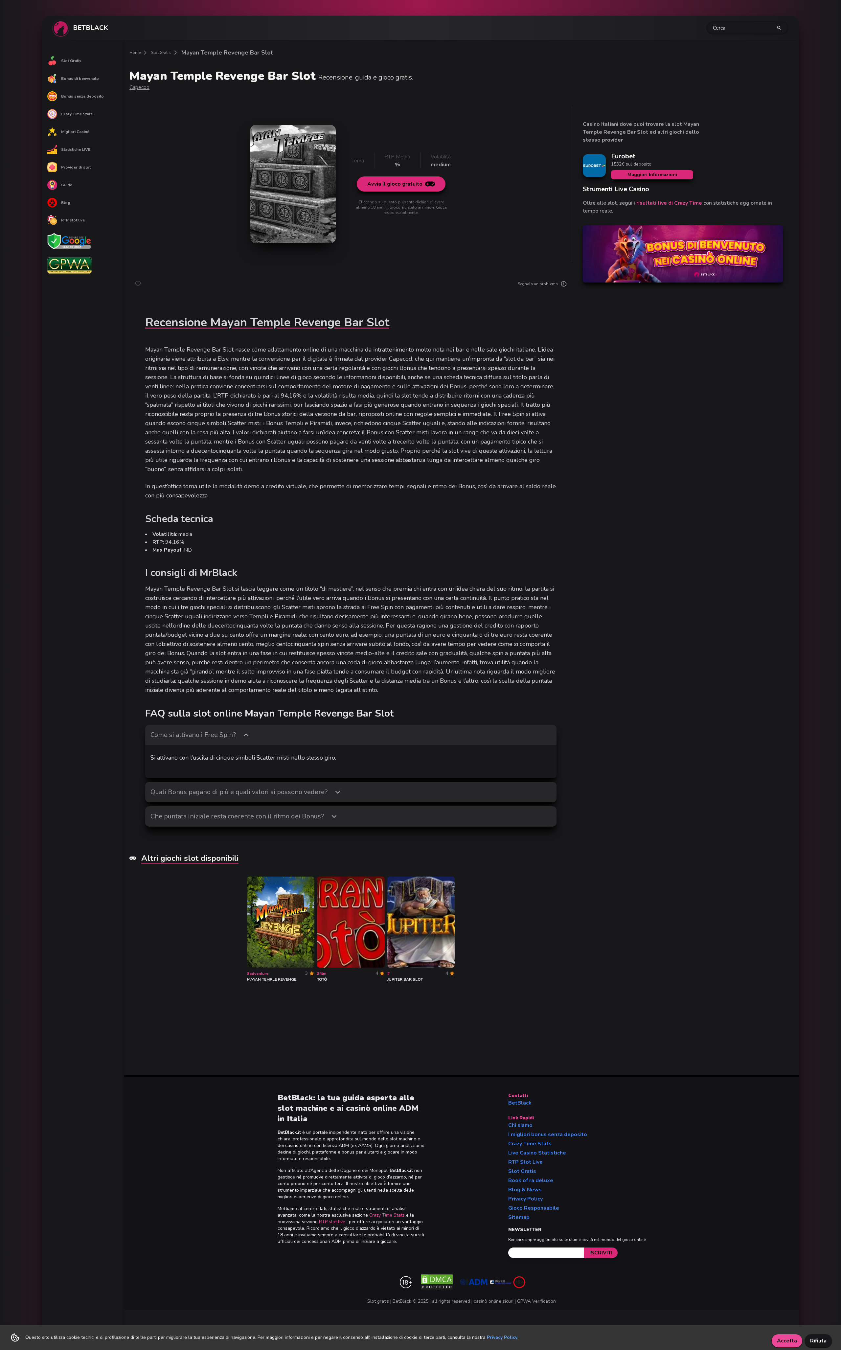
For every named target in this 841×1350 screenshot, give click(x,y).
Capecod (139, 87)
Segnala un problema (538, 283)
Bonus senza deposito (82, 96)
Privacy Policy (525, 1198)
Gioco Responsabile (533, 1208)
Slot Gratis (71, 60)
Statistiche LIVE (75, 149)
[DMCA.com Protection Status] (436, 1282)
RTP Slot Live (525, 1162)
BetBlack (520, 1103)
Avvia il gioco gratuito (394, 184)
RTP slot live (73, 220)
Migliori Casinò (75, 131)
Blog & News (525, 1189)
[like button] (138, 284)
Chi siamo (520, 1125)
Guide (66, 185)
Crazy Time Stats (77, 114)
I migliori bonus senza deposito (547, 1134)
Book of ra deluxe (530, 1180)
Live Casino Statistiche (537, 1152)
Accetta (787, 1340)
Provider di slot (76, 167)
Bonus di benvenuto (80, 78)
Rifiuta (818, 1340)
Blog (65, 202)
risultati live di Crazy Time (669, 203)
